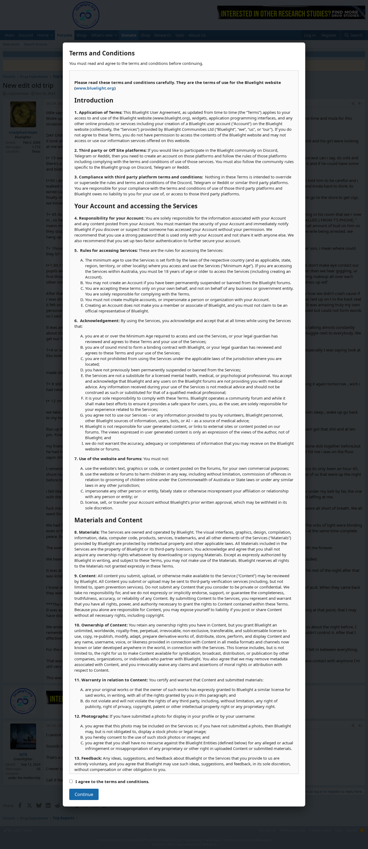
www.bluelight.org (95, 88)
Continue (84, 794)
